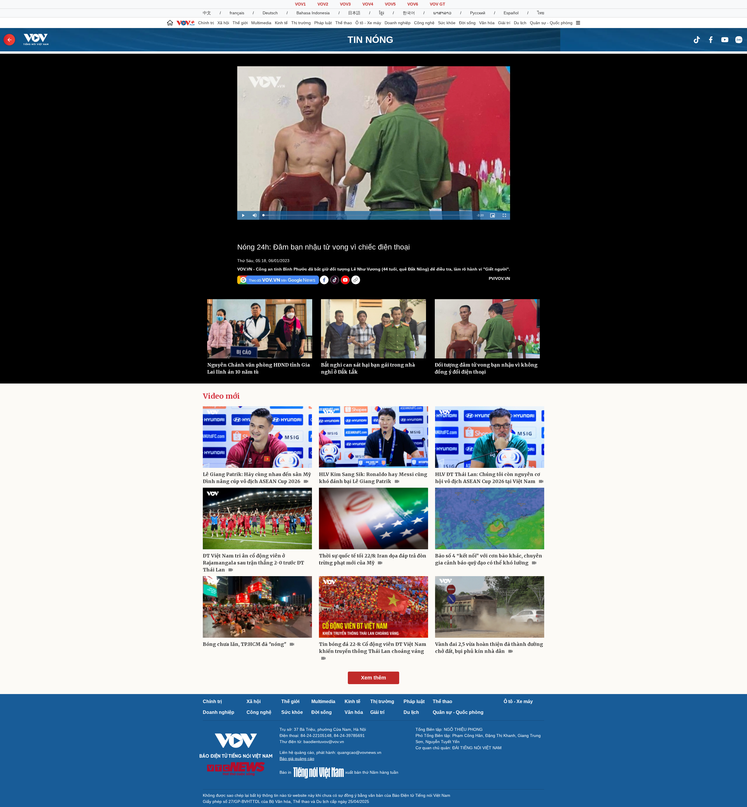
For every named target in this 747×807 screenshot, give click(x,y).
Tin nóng (370, 39)
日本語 (354, 13)
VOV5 (390, 4)
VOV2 (322, 4)
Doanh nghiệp (398, 22)
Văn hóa (487, 22)
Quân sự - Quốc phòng (551, 22)
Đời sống (467, 22)
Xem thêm (373, 678)
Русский (477, 13)
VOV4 (367, 4)
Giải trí (504, 22)
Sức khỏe (446, 22)
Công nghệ (424, 22)
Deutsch (270, 13)
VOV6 (412, 4)
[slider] (367, 215)
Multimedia (261, 22)
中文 (207, 13)
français (237, 13)
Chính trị (206, 22)
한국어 (409, 13)
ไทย (540, 13)
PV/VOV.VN (499, 278)
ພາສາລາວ (442, 13)
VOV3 (345, 4)
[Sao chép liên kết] (355, 280)
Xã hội (223, 22)
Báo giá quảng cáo (297, 758)
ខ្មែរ (381, 13)
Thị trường (301, 22)
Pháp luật (323, 22)
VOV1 (300, 4)
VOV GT (437, 4)
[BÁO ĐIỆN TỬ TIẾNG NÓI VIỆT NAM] (32, 39)
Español (511, 13)
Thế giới (240, 22)
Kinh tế (281, 22)
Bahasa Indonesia (313, 13)
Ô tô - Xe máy (368, 22)
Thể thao (343, 22)
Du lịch (520, 22)
